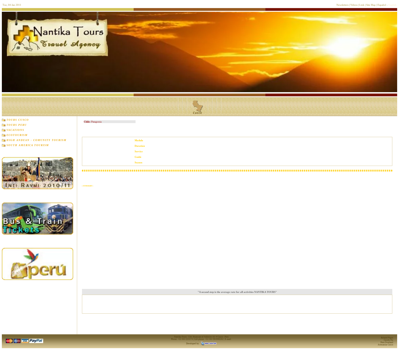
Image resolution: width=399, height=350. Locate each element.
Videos (353, 4)
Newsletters (342, 4)
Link (361, 4)
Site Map (371, 4)
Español (382, 4)
